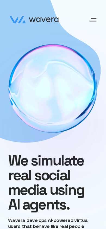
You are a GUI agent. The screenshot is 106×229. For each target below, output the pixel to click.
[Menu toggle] (93, 20)
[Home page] (34, 19)
